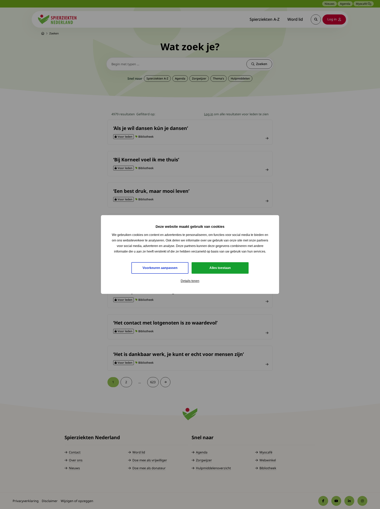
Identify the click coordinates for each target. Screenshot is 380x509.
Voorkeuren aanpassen (160, 268)
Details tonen (190, 281)
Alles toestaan (220, 268)
